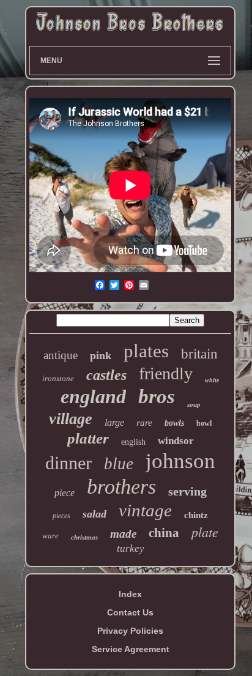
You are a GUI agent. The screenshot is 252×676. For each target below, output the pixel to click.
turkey (130, 548)
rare (144, 423)
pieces (61, 515)
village (70, 419)
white (212, 380)
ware (50, 535)
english (133, 442)
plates (146, 351)
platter (88, 438)
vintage (145, 510)
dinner (68, 463)
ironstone (58, 378)
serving (187, 491)
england (93, 396)
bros (156, 396)
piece (64, 493)
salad (94, 514)
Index (130, 594)
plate (204, 531)
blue (118, 464)
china (164, 533)
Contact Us (130, 612)
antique (60, 355)
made (123, 533)
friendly (166, 373)
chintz (196, 515)
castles (106, 375)
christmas (84, 537)
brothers (121, 486)
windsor (176, 441)
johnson (180, 461)
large (114, 422)
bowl (204, 423)
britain (199, 354)
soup (194, 404)
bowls (174, 423)
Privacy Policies (130, 631)
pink (100, 355)
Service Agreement (130, 649)
